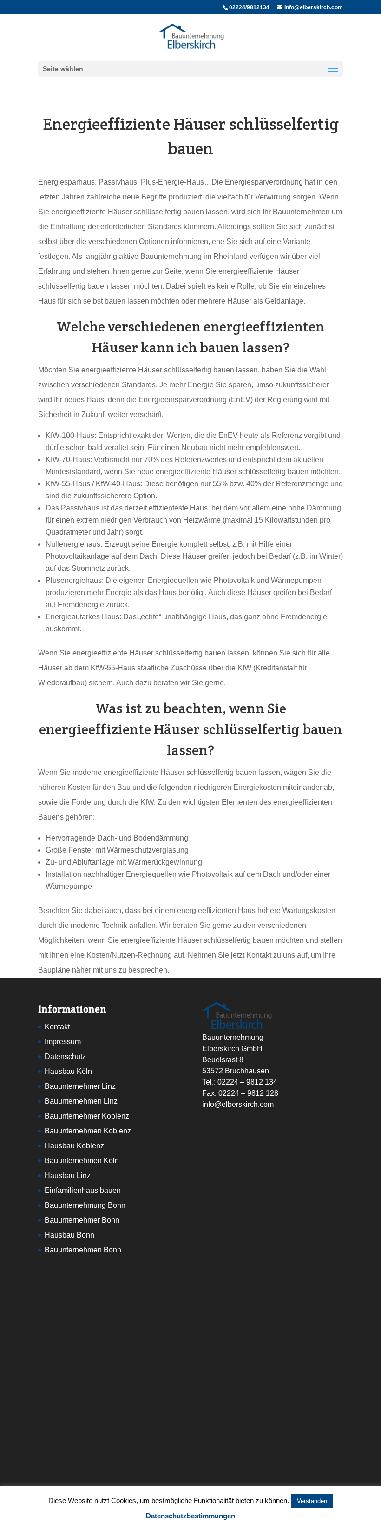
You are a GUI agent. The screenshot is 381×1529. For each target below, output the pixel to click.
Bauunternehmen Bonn (83, 1250)
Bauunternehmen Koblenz (88, 1131)
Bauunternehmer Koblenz (87, 1116)
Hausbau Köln (68, 1071)
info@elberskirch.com (238, 1104)
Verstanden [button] (312, 1500)
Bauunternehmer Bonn (82, 1220)
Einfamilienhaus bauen (83, 1190)
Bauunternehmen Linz (81, 1101)
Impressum (63, 1042)
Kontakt (57, 1027)
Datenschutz (65, 1056)
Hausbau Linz (68, 1175)
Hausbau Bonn (69, 1235)
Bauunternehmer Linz (80, 1086)
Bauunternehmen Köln (82, 1161)
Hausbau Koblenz (74, 1146)
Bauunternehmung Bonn (85, 1205)
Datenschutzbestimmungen (190, 1516)
